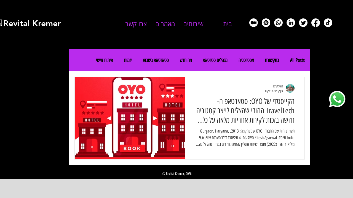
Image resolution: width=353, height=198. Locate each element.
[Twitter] (303, 22)
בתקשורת (272, 60)
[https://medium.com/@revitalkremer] (253, 22)
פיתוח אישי (104, 60)
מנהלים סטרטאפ (215, 60)
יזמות (128, 60)
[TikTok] (328, 22)
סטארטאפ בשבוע (156, 60)
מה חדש (186, 60)
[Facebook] (315, 22)
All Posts (297, 60)
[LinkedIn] (291, 22)
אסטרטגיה (246, 60)
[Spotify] (266, 22)
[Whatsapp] (278, 22)
